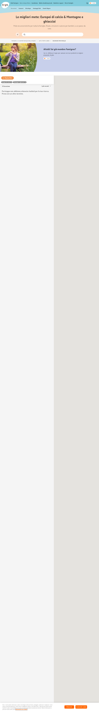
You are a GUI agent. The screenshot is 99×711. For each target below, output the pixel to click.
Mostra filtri (8, 78)
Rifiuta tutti (69, 707)
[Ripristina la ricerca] (80, 34)
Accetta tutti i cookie (81, 707)
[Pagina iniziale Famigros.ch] (5, 5)
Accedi (94, 3)
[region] (49, 707)
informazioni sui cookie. (21, 709)
